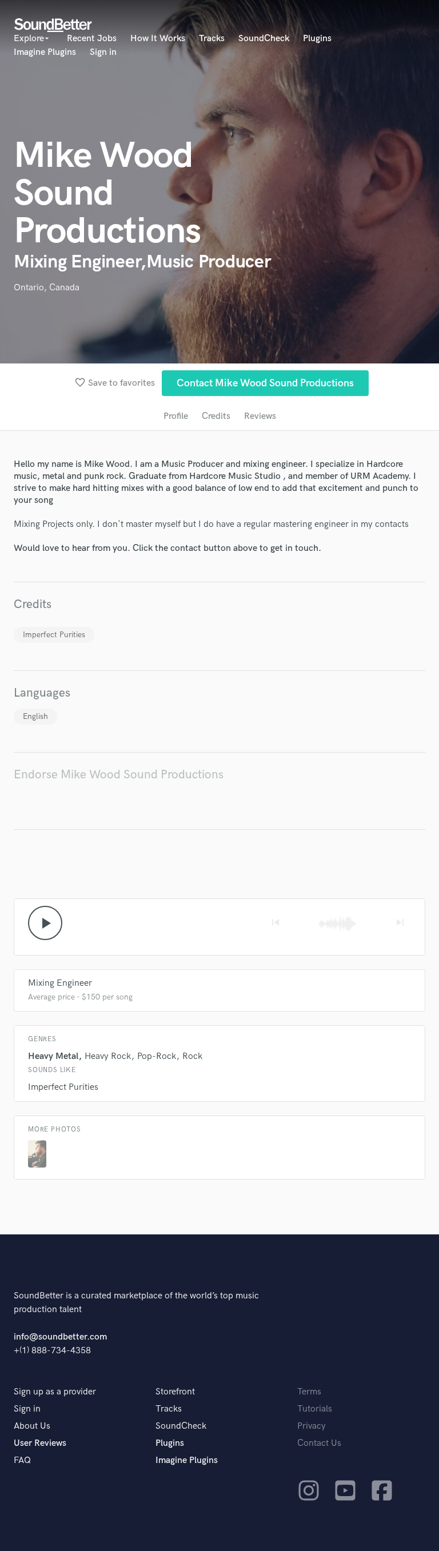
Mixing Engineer (60, 983)
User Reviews (40, 1443)
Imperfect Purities (54, 634)
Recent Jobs (92, 38)
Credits (216, 416)
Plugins (317, 38)
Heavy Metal (53, 1056)
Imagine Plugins (45, 52)
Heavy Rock (108, 1056)
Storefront (175, 1391)
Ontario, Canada (46, 287)
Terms (309, 1391)
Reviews (260, 416)
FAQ (22, 1460)
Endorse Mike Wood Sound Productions (119, 774)
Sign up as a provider (55, 1391)
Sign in (103, 52)
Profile (175, 416)
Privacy (311, 1426)
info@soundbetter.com (60, 1337)
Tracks (212, 38)
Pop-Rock (156, 1056)
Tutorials (314, 1409)
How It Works (157, 38)
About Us (32, 1426)
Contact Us (319, 1443)
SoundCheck (263, 38)
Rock (192, 1056)
